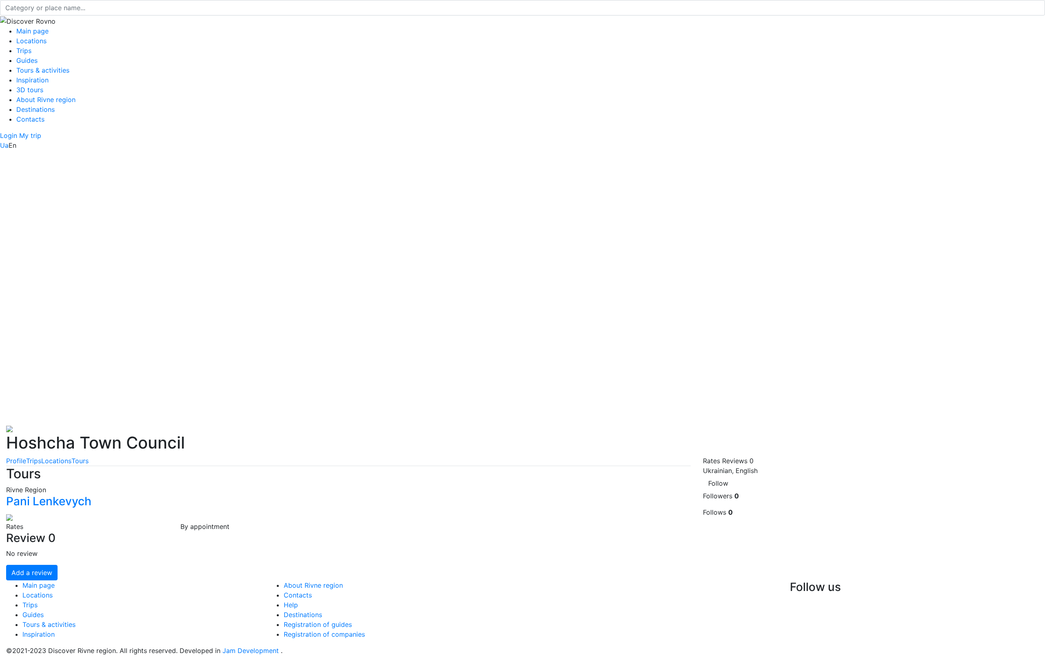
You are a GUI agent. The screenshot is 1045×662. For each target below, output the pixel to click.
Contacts (30, 119)
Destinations (35, 109)
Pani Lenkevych (48, 501)
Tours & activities (42, 70)
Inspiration (32, 80)
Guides (27, 60)
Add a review (31, 573)
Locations (31, 41)
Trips (23, 51)
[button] (9, 135)
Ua (4, 145)
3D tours (29, 90)
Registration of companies (324, 634)
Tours (80, 461)
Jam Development (250, 650)
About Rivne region (46, 100)
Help (291, 605)
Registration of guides (318, 624)
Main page (32, 31)
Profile (16, 461)
